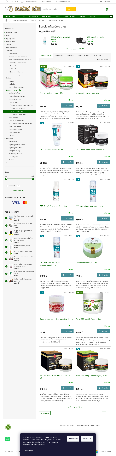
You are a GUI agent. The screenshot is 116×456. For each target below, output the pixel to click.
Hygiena (11, 135)
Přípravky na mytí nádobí (17, 145)
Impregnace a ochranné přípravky (20, 60)
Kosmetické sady (14, 132)
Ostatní (11, 160)
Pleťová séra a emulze (16, 120)
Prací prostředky (14, 151)
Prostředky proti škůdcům (17, 63)
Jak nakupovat (46, 2)
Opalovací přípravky (15, 93)
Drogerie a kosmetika (13, 90)
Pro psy (11, 81)
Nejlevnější (59, 55)
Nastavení (29, 450)
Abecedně (97, 55)
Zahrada (9, 51)
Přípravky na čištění (15, 148)
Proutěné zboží (11, 48)
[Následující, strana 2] (104, 413)
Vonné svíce (13, 142)
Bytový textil (10, 39)
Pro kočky (12, 84)
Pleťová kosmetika (15, 99)
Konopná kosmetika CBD (17, 96)
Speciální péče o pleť (16, 111)
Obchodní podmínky (63, 2)
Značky (8, 163)
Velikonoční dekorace (16, 72)
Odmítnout (73, 439)
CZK (98, 2)
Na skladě (14, 186)
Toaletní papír (13, 157)
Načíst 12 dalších (75, 407)
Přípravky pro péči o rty (17, 108)
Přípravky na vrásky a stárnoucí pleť (21, 105)
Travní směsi (13, 54)
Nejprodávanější (84, 55)
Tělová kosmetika (15, 126)
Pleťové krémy (14, 102)
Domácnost (10, 138)
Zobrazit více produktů (74, 49)
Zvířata (8, 78)
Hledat (71, 9)
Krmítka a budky (14, 69)
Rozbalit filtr (18, 190)
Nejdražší (71, 55)
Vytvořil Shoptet (105, 451)
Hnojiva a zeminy (14, 75)
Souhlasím (87, 439)
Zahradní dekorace (15, 66)
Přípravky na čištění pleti (17, 114)
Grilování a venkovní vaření (18, 57)
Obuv (8, 35)
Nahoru (45, 413)
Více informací (39, 445)
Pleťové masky (14, 117)
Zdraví (8, 45)
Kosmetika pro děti (15, 129)
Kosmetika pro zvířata (16, 87)
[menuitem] (11, 16)
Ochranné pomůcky (15, 154)
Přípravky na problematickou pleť (20, 123)
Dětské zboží (10, 42)
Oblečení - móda (11, 32)
